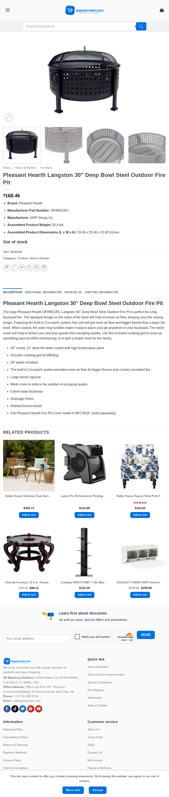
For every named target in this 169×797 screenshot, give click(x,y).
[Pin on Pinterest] (36, 267)
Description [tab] (12, 292)
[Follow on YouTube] (38, 709)
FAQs (91, 744)
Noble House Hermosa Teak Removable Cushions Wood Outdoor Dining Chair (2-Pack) (29, 496)
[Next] (157, 81)
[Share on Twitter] (21, 267)
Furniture (46, 167)
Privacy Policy (12, 760)
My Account (95, 760)
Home (7, 167)
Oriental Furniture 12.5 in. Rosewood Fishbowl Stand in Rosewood (29, 582)
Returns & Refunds (15, 744)
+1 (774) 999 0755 (26, 696)
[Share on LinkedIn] (44, 267)
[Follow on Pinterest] (30, 709)
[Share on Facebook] (14, 267)
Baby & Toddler (97, 705)
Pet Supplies (96, 690)
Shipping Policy (13, 729)
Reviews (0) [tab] (73, 292)
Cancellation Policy (15, 737)
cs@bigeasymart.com (27, 700)
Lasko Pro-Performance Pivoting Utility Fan (84, 496)
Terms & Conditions (15, 768)
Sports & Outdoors (100, 682)
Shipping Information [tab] (101, 292)
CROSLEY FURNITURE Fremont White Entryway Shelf (140, 582)
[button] (7, 10)
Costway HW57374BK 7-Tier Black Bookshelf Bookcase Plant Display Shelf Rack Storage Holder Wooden (84, 582)
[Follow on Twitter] (22, 709)
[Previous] (11, 81)
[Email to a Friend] (29, 267)
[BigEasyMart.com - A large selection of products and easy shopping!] (84, 10)
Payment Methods (15, 752)
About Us (94, 729)
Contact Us (95, 752)
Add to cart (29, 515)
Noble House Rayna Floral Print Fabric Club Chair (140, 496)
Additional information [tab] (43, 292)
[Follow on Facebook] (7, 709)
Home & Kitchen (25, 167)
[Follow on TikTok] (15, 709)
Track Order (95, 737)
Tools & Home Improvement (106, 674)
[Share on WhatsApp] (7, 267)
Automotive (95, 697)
